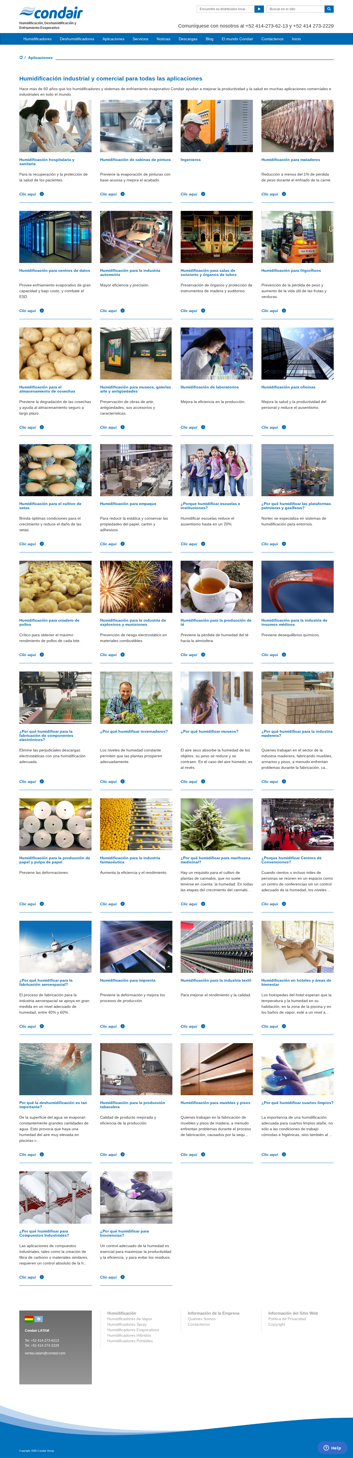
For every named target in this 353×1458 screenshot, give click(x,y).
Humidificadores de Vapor (129, 1319)
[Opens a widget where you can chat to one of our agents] (332, 1448)
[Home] (21, 58)
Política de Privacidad (287, 1319)
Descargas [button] (188, 39)
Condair (51, 12)
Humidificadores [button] (37, 39)
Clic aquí (28, 194)
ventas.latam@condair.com (45, 1353)
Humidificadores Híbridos (129, 1335)
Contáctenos (272, 39)
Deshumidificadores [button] (77, 39)
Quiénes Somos (202, 1319)
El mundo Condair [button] (237, 39)
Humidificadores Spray (127, 1324)
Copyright (276, 1324)
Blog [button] (209, 39)
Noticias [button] (163, 39)
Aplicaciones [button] (113, 39)
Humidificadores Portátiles (130, 1341)
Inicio (296, 39)
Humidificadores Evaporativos (133, 1330)
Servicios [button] (140, 39)
